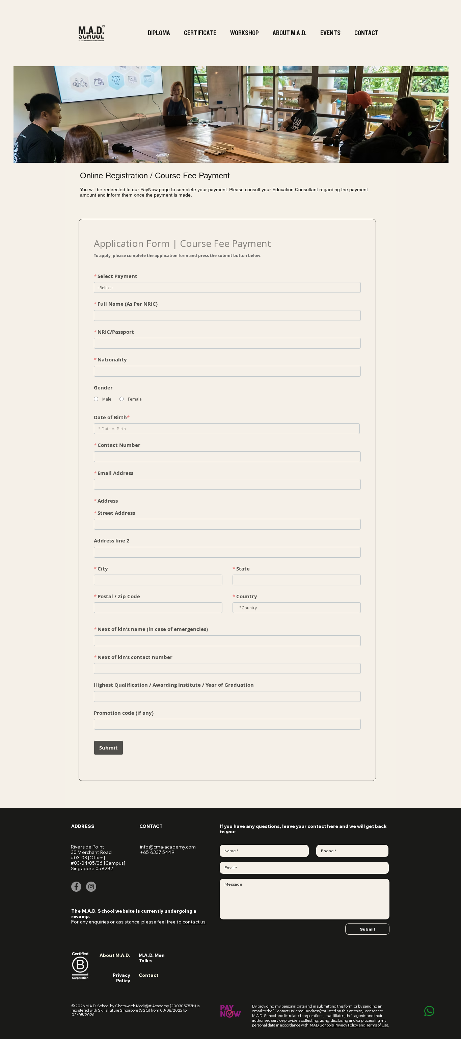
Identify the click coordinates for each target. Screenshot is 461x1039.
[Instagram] (91, 887)
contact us (194, 921)
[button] (160, 33)
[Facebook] (76, 887)
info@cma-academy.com (168, 847)
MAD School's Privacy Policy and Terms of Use (349, 1025)
